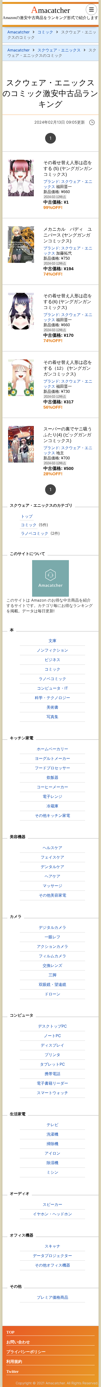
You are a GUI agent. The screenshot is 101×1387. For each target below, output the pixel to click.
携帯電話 (52, 1073)
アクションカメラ (52, 946)
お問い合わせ (18, 1342)
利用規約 (14, 1361)
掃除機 (52, 1143)
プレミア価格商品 (52, 1297)
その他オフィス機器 (52, 1265)
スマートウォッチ (52, 1092)
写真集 (52, 716)
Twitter (12, 1371)
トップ (27, 516)
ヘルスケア (52, 847)
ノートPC (52, 1035)
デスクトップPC (52, 1026)
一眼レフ (52, 936)
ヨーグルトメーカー (52, 758)
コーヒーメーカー (52, 786)
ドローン (52, 993)
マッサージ (52, 885)
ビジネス (52, 659)
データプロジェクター (52, 1255)
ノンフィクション (52, 650)
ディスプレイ (52, 1045)
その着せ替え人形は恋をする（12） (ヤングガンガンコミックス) (67, 368)
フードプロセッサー (52, 767)
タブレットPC (52, 1064)
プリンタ (52, 1054)
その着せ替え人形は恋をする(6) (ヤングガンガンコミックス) (67, 301)
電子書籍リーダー (52, 1083)
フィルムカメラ (52, 955)
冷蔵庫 (52, 805)
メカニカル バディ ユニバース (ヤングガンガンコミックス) (67, 235)
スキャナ (52, 1246)
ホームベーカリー (52, 748)
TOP (10, 1332)
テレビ (52, 1124)
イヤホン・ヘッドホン (52, 1213)
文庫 (52, 640)
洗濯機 (52, 1134)
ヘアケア (52, 876)
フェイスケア (52, 857)
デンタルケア (52, 866)
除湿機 (52, 1162)
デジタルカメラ (52, 927)
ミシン (52, 1172)
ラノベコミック (34, 533)
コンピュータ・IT (52, 688)
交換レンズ (52, 965)
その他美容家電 (52, 895)
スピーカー (52, 1204)
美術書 (52, 707)
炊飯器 (52, 777)
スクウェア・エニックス (59, 50)
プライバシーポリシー (26, 1352)
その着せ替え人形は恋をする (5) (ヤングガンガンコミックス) (67, 168)
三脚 (52, 974)
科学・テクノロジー (52, 697)
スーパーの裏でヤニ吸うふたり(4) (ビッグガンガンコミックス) (67, 434)
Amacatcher (50, 9)
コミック (45, 32)
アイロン (52, 1153)
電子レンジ (52, 796)
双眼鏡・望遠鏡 (52, 984)
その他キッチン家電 (52, 815)
